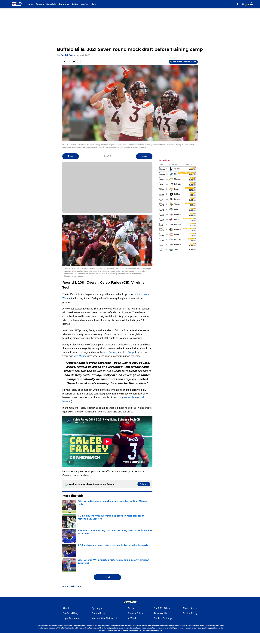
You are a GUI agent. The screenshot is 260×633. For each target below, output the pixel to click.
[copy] (79, 61)
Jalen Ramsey (110, 352)
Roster (75, 4)
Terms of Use (161, 613)
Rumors (40, 4)
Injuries (84, 4)
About (66, 608)
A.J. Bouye (129, 352)
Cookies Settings (163, 618)
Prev (70, 156)
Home (65, 586)
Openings (96, 608)
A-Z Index (133, 618)
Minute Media (48, 625)
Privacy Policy (135, 613)
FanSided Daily (71, 613)
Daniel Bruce (67, 55)
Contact (132, 608)
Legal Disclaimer (72, 618)
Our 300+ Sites (162, 608)
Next (144, 156)
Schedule (51, 4)
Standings (64, 4)
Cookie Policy (190, 613)
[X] (243, 4)
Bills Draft (76, 586)
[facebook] (237, 4)
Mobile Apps (190, 608)
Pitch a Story (98, 613)
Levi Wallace (130, 397)
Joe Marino (80, 356)
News (30, 4)
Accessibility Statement (104, 618)
